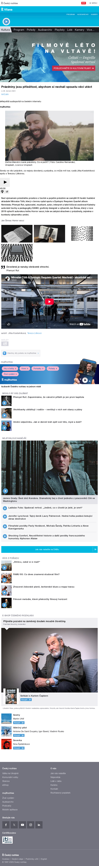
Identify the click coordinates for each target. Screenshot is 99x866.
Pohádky (37, 368)
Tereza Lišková (34, 333)
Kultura (5, 29)
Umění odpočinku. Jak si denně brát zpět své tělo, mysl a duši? (47, 422)
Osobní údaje (17, 859)
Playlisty (60, 29)
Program (71, 14)
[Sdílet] (7, 192)
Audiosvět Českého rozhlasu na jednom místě (21, 387)
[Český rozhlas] (9, 3)
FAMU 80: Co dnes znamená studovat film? (36, 574)
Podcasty (6, 806)
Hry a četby (9, 368)
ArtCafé (5, 94)
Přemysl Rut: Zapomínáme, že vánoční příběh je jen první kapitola (48, 397)
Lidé (69, 29)
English (44, 859)
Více (90, 29)
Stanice (6, 781)
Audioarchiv (82, 14)
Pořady (31, 29)
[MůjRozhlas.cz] (5, 107)
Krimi (24, 368)
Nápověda (55, 777)
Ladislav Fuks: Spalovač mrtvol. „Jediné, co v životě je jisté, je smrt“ (45, 507)
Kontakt (54, 789)
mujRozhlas (7, 362)
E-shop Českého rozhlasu (18, 615)
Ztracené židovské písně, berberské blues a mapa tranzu (44, 586)
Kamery (94, 14)
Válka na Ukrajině (10, 773)
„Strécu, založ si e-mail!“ (26, 562)
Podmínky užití (32, 859)
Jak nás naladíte (58, 773)
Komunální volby (10, 777)
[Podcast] (2, 192)
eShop (5, 785)
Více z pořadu (10, 558)
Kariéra (54, 785)
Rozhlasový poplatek (60, 793)
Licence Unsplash (23, 165)
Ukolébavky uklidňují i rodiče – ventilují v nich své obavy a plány (47, 409)
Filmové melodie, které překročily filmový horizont (40, 599)
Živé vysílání (9, 374)
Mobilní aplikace (10, 809)
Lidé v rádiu (56, 781)
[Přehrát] (5, 182)
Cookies (5, 859)
